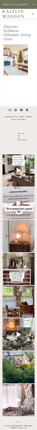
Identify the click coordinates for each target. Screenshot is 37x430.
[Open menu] (33, 13)
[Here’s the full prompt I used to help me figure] (18, 302)
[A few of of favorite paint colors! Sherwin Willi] (18, 170)
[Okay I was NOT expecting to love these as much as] (18, 400)
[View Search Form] (33, 4)
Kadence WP (22, 427)
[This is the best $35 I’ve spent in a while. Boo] (18, 203)
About (22, 117)
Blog (14, 119)
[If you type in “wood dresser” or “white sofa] (18, 269)
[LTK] (15, 110)
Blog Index (21, 119)
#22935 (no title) (11, 117)
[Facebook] (21, 110)
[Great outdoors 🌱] (18, 367)
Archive (29, 117)
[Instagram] (10, 110)
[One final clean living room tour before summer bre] (18, 334)
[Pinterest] (27, 110)
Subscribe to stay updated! (15, 4)
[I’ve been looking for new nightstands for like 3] (18, 236)
